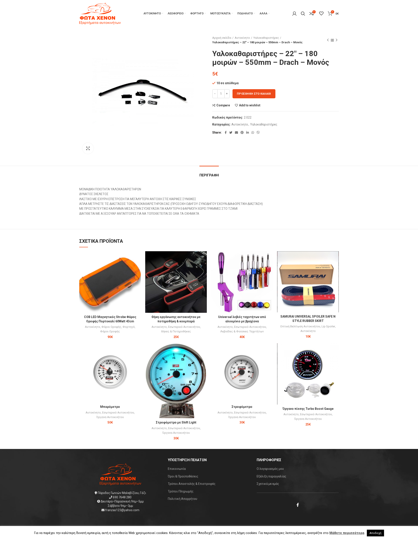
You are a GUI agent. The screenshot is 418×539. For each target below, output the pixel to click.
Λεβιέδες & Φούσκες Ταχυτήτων (242, 331)
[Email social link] (236, 132)
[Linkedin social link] (247, 132)
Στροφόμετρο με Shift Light (176, 422)
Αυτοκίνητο (242, 37)
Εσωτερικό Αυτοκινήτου (184, 326)
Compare (223, 105)
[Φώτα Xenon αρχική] (120, 474)
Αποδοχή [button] (375, 533)
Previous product (328, 40)
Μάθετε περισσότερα (346, 533)
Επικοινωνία (177, 468)
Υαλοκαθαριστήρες (266, 37)
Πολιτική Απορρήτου (182, 498)
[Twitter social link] (231, 132)
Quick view (137, 268)
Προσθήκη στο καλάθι (254, 93)
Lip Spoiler (328, 326)
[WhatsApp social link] (252, 132)
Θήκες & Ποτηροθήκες (176, 331)
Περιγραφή (209, 175)
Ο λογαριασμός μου (270, 468)
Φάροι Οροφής (111, 326)
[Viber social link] (258, 132)
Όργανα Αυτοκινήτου (110, 417)
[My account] (294, 13)
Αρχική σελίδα (221, 37)
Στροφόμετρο (242, 406)
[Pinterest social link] (242, 132)
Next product (336, 40)
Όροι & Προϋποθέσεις (183, 476)
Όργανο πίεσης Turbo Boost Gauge (308, 408)
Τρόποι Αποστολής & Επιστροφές (192, 483)
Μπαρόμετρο (110, 406)
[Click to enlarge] (88, 148)
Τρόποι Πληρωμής (181, 491)
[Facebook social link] (225, 132)
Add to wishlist (249, 105)
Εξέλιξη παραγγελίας (271, 476)
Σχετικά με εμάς (268, 483)
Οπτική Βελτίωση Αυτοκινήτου (300, 326)
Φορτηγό (129, 326)
